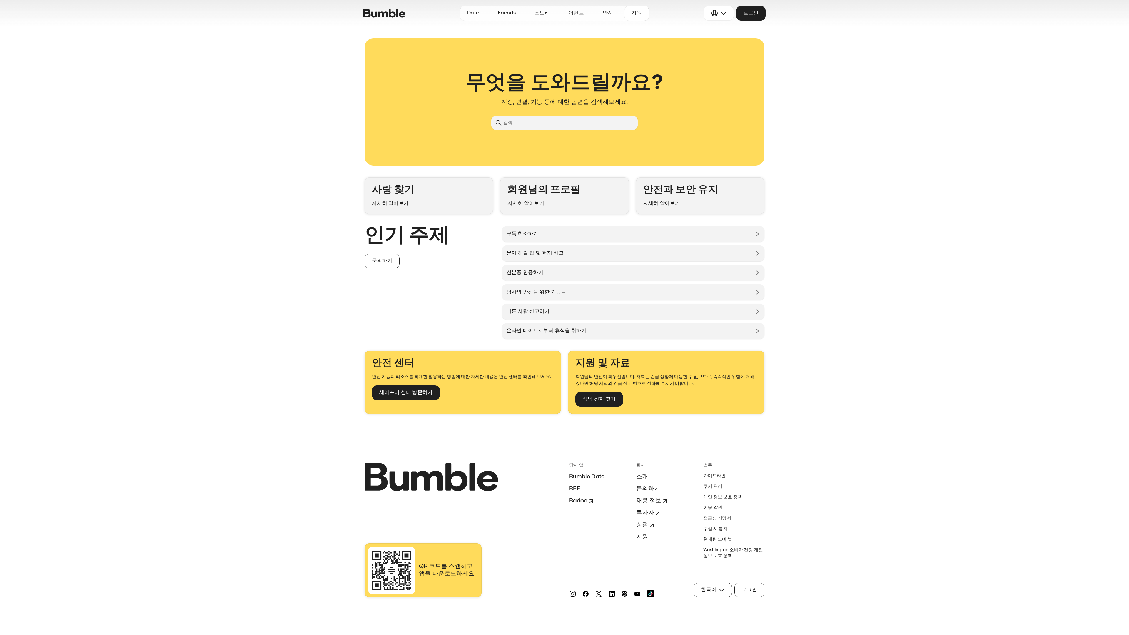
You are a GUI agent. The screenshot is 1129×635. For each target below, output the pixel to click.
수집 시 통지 (715, 529)
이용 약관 (712, 508)
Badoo (578, 501)
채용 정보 (649, 501)
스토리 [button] (542, 13)
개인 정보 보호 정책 (722, 497)
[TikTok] (650, 593)
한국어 (708, 589)
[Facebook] (585, 593)
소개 (642, 477)
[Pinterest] (624, 593)
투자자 (645, 513)
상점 (642, 525)
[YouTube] (637, 593)
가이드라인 (714, 476)
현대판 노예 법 (717, 539)
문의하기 (648, 489)
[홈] (384, 13)
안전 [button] (608, 13)
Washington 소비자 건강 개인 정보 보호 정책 (733, 553)
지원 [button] (637, 13)
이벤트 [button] (576, 13)
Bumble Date (587, 477)
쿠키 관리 (712, 486)
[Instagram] (572, 593)
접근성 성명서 (717, 518)
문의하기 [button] (382, 260)
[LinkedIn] (611, 593)
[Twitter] (598, 593)
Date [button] (473, 13)
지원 (642, 537)
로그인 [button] (751, 13)
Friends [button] (507, 13)
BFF (574, 489)
